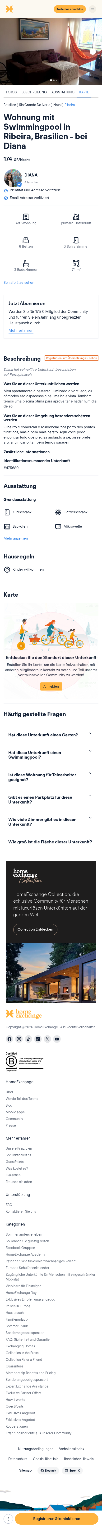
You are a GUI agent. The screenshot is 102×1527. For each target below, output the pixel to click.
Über (9, 1092)
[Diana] (13, 178)
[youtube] (57, 1039)
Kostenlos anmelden (69, 9)
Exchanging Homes (20, 1346)
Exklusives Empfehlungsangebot (30, 1299)
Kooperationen (17, 1426)
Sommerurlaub (17, 1326)
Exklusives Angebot (20, 1413)
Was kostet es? (17, 1168)
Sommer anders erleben (24, 1234)
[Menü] (92, 9)
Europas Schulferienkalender (27, 1268)
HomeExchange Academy (25, 1254)
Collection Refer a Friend (24, 1359)
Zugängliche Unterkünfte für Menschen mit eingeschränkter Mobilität (50, 1277)
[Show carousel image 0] (51, 51)
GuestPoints (15, 1162)
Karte (84, 92)
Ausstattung (62, 92)
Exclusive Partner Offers (24, 1393)
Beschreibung (34, 92)
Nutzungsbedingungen (35, 1449)
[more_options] (8, 1519)
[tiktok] (28, 1039)
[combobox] (48, 1470)
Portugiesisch (20, 374)
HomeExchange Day (21, 1293)
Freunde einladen (19, 1182)
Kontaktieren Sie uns (21, 1211)
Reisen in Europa (18, 1306)
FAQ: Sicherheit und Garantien (28, 1339)
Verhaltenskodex (71, 1449)
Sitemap (25, 1470)
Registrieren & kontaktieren (56, 1518)
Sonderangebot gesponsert (27, 1380)
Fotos (11, 92)
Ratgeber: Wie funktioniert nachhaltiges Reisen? (41, 1261)
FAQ (9, 1205)
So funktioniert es (18, 1155)
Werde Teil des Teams (22, 1099)
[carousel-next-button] (93, 51)
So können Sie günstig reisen (27, 1241)
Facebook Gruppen (20, 1248)
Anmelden (51, 686)
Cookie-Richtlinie (45, 1459)
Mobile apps (15, 1112)
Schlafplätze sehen (19, 282)
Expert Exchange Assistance (27, 1386)
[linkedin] (38, 1039)
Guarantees (14, 1366)
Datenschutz (17, 1459)
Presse (11, 1125)
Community (14, 1119)
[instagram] (19, 1039)
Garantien (13, 1175)
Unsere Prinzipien (19, 1148)
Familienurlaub (17, 1319)
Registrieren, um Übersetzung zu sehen (71, 358)
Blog (9, 1105)
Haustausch (15, 1313)
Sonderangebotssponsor (25, 1333)
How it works (15, 1400)
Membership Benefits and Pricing (31, 1373)
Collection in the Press (22, 1353)
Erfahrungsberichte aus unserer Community (38, 1433)
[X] (47, 1039)
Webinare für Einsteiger (23, 1286)
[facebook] (9, 1039)
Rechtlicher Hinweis (79, 1459)
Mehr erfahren (21, 330)
